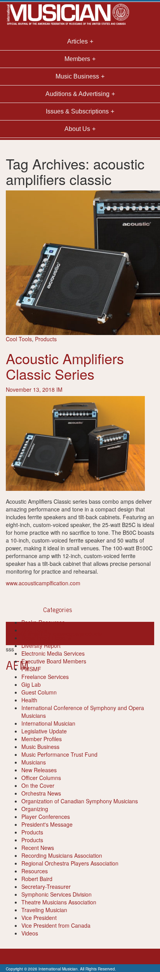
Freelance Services (45, 677)
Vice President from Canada (55, 925)
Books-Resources (43, 622)
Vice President (39, 917)
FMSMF (31, 669)
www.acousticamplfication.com (43, 583)
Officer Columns (41, 778)
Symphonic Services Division (56, 894)
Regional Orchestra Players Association (69, 863)
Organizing (34, 809)
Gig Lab (31, 684)
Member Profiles (41, 739)
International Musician (48, 723)
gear (74, 633)
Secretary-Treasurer (46, 886)
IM (59, 389)
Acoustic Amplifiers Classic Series (65, 366)
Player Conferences (45, 816)
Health (29, 700)
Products (46, 339)
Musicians (33, 762)
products (91, 633)
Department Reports (46, 638)
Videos (29, 933)
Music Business (40, 746)
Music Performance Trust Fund (59, 754)
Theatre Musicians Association (58, 902)
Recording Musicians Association (61, 855)
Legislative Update (44, 731)
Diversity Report (41, 645)
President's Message (47, 824)
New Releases (39, 770)
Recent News (37, 848)
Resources (34, 871)
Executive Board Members (53, 661)
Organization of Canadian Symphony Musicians (79, 801)
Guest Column (39, 692)
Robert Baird (36, 879)
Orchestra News (41, 793)
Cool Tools (19, 339)
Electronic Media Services (53, 653)
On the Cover (37, 785)
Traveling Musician (44, 910)
